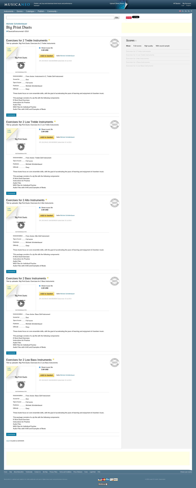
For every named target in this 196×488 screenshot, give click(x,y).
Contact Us (37, 472)
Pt (191, 11)
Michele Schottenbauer (67, 56)
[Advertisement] (156, 27)
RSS (99, 472)
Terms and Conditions (65, 472)
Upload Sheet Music (117, 3)
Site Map (45, 472)
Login (182, 5)
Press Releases (78, 472)
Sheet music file (47, 48)
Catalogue (30, 11)
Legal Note (93, 472)
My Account (187, 3)
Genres (20, 11)
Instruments (8, 11)
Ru (189, 11)
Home (5, 472)
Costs (86, 472)
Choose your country (186, 472)
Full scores (137, 45)
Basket (178, 3)
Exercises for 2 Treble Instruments (138, 51)
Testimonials (29, 472)
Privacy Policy (53, 472)
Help (10, 472)
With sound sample (163, 45)
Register (188, 5)
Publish (41, 11)
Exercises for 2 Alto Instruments (137, 58)
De (186, 11)
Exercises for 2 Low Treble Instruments (140, 55)
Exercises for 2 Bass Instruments (138, 62)
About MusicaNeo (19, 472)
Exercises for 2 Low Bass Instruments (139, 66)
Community (51, 11)
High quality (148, 45)
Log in (8, 441)
